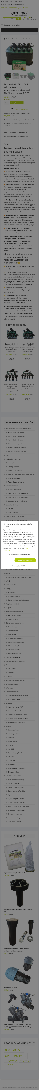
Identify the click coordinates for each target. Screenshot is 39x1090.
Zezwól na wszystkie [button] (25, 560)
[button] (19, 555)
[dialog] (19, 545)
